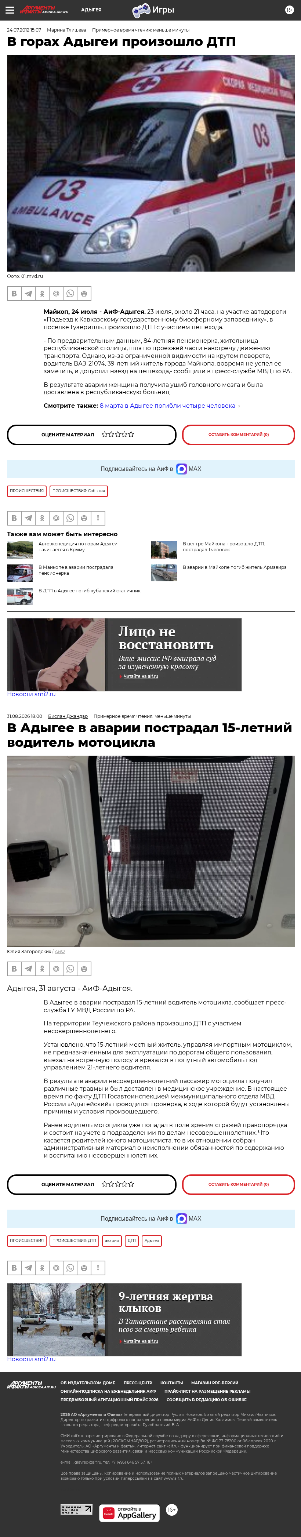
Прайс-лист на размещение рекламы (207, 1391)
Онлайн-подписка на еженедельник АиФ (108, 1391)
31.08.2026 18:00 (24, 716)
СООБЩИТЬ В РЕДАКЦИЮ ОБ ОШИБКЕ (207, 1400)
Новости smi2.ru (31, 694)
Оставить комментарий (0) (238, 434)
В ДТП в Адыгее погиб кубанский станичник (90, 590)
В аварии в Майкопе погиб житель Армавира (235, 567)
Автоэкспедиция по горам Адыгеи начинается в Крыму (78, 546)
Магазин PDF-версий (214, 1383)
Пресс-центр (138, 1383)
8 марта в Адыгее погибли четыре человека (167, 405)
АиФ (60, 951)
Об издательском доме (88, 1383)
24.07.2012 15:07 (24, 30)
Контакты (171, 1383)
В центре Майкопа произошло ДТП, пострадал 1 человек (224, 546)
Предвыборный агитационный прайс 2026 (109, 1400)
